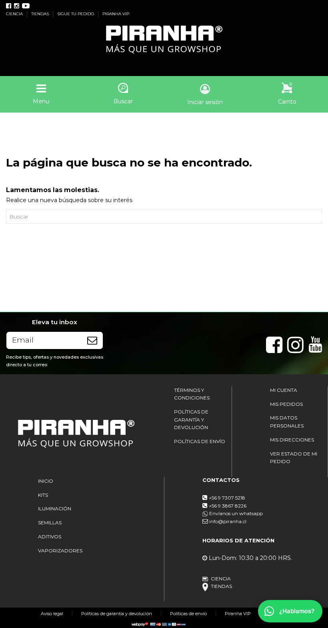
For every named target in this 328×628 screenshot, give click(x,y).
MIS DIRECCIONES (292, 440)
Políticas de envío (188, 613)
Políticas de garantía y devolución (116, 613)
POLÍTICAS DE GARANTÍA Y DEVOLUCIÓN (191, 419)
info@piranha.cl (227, 521)
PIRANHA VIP (115, 13)
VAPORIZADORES (60, 551)
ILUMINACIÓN (54, 509)
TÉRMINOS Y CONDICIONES (192, 394)
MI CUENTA (283, 390)
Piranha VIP (238, 613)
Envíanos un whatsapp (235, 513)
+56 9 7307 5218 (227, 498)
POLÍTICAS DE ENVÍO (199, 441)
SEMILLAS (50, 523)
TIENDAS (40, 13)
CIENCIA (15, 13)
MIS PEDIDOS (286, 404)
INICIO (45, 481)
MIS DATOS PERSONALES (287, 422)
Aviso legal (52, 613)
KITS (43, 495)
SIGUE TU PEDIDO (76, 13)
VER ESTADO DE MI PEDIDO (293, 458)
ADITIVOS (49, 537)
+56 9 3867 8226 (227, 506)
